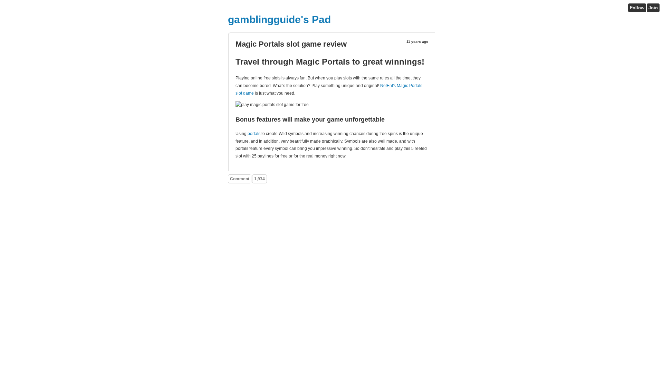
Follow (637, 7)
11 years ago (417, 42)
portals (254, 133)
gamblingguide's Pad (279, 19)
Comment (239, 178)
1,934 (259, 178)
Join (653, 7)
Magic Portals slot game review (291, 44)
